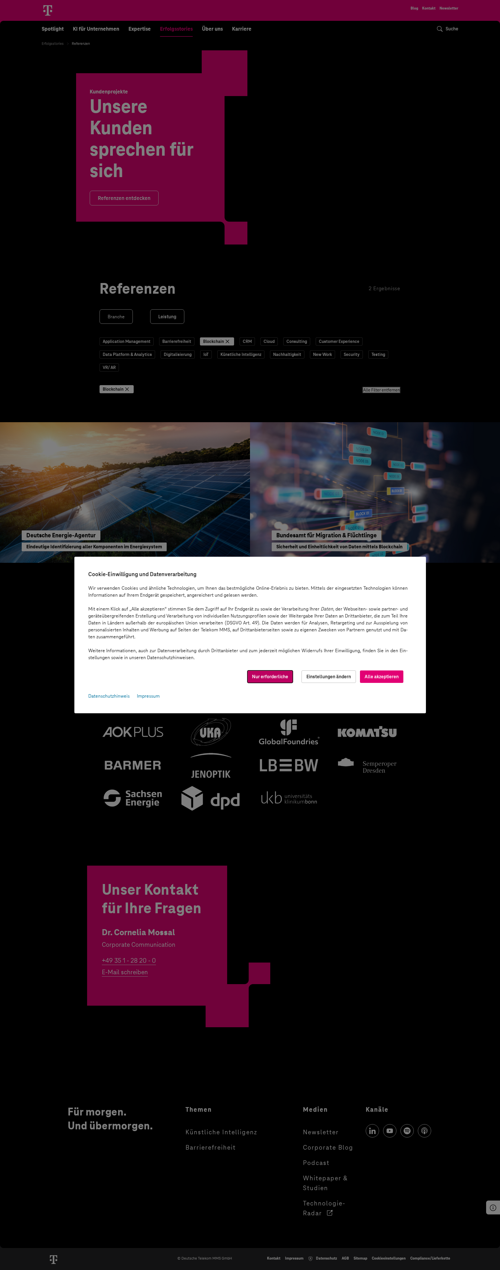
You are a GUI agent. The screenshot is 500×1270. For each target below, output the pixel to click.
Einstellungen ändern (328, 677)
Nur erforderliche (270, 677)
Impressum (148, 696)
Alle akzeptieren (382, 677)
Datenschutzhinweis (109, 696)
